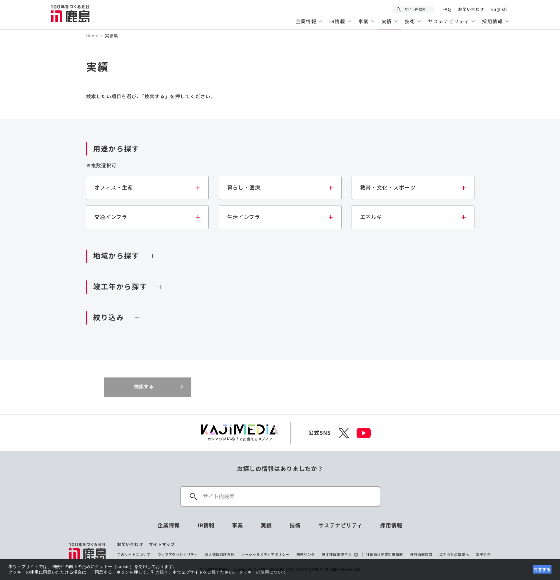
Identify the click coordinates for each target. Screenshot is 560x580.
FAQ (446, 9)
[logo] (87, 550)
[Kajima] (70, 13)
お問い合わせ (471, 9)
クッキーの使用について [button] (263, 572)
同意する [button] (542, 569)
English (499, 9)
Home (92, 36)
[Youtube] (364, 433)
